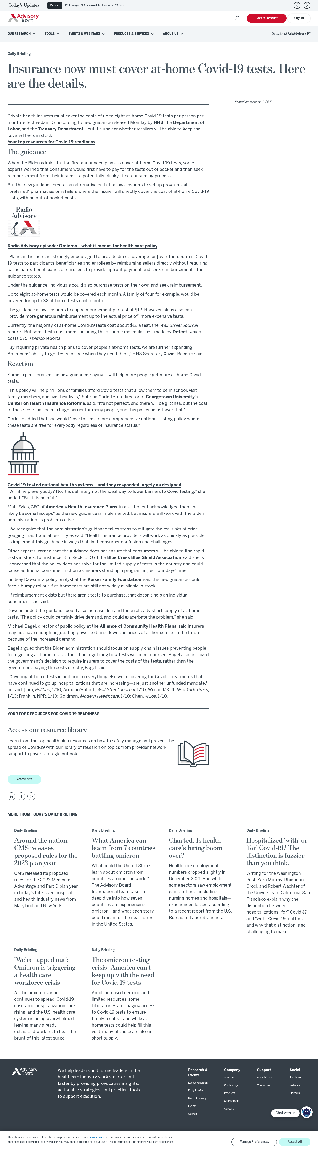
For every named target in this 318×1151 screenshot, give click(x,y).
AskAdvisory (297, 33)
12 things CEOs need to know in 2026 (94, 5)
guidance (102, 123)
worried (31, 170)
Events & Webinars (84, 33)
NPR (41, 696)
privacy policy (96, 1137)
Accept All (295, 1141)
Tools (50, 33)
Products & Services (131, 33)
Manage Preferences (254, 1141)
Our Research (19, 33)
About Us (170, 33)
